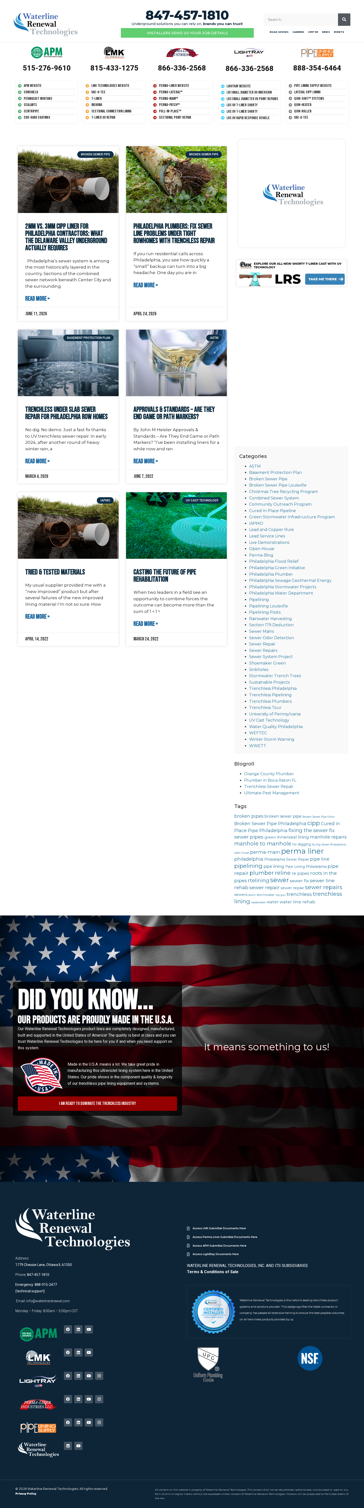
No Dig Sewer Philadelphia (329, 844)
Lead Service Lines (267, 536)
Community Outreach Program (280, 504)
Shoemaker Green (267, 663)
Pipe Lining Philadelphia (306, 867)
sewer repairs (323, 887)
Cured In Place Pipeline (272, 510)
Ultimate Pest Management (271, 793)
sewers (240, 894)
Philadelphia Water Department (281, 593)
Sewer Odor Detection (271, 637)
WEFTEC (258, 733)
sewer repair (264, 887)
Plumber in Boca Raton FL (270, 780)
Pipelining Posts (265, 612)
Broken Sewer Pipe (268, 479)
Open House (261, 548)
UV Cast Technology (269, 720)
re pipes (300, 873)
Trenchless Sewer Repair (268, 786)
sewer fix (299, 880)
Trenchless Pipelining (270, 695)
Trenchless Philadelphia (273, 688)
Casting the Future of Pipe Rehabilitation (164, 576)
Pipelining (259, 599)
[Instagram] (99, 1376)
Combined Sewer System (274, 498)
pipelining (248, 865)
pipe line (319, 859)
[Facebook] (68, 1329)
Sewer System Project (271, 656)
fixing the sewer (308, 830)
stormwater (266, 895)
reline (283, 873)
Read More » (37, 299)
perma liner (302, 851)
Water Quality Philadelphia (276, 726)
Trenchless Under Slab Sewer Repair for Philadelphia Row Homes (66, 413)
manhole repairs (328, 837)
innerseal (287, 837)
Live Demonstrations (269, 542)
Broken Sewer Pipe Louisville (278, 485)
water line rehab (297, 901)
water (273, 901)
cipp (313, 823)
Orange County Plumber (269, 774)
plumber (262, 873)
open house (241, 852)
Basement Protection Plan (275, 472)
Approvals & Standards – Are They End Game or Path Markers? (174, 413)
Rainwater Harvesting (270, 618)
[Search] (344, 19)
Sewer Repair (262, 644)
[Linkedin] (78, 1329)
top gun (281, 895)
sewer (279, 880)
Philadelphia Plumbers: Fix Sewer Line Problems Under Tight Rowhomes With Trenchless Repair (174, 233)
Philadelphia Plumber (271, 574)
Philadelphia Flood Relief (274, 561)
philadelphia (248, 859)
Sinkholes (258, 669)
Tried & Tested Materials (55, 572)
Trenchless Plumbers (270, 701)
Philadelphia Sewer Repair (286, 859)
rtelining (258, 880)
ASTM (255, 466)
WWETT (257, 745)
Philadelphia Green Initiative (277, 567)
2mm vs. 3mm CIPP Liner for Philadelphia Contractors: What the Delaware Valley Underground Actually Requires (66, 237)
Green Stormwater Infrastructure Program (292, 517)
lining (303, 837)
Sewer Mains (261, 631)
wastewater (258, 902)
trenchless (299, 894)
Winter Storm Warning (271, 739)
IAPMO (256, 523)
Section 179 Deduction (271, 625)
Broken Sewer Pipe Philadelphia (270, 823)
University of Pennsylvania (275, 714)
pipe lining (273, 866)
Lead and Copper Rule (271, 529)
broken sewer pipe (283, 816)
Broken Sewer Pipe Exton (319, 816)
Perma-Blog (261, 555)
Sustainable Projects (269, 682)
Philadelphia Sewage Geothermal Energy (290, 580)
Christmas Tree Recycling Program (283, 491)
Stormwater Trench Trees (275, 675)
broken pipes (248, 816)
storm (252, 895)
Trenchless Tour (265, 707)
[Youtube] (89, 1329)
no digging (301, 844)
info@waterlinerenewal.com (48, 1301)
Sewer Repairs (263, 650)
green (270, 837)
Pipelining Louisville (268, 606)
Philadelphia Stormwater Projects (282, 587)
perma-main (265, 852)
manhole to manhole (262, 843)
